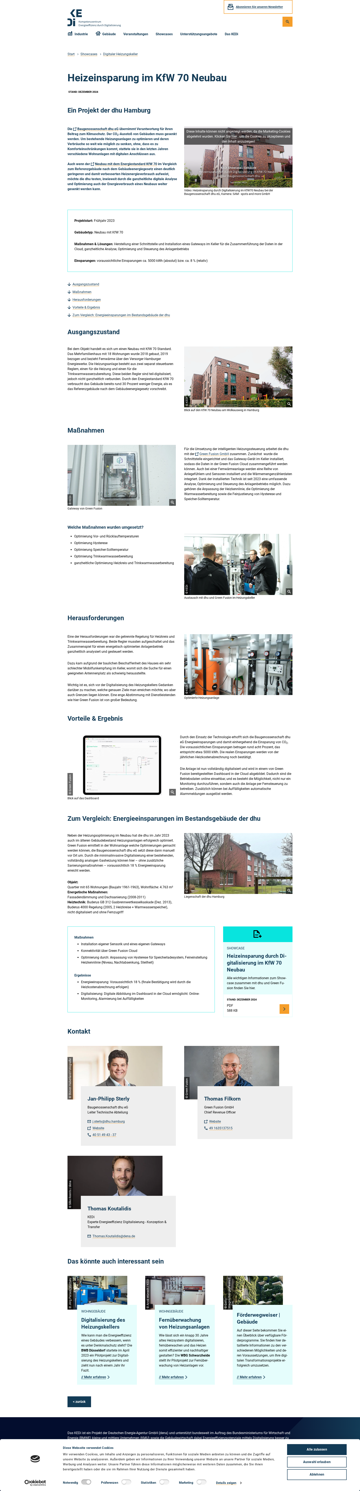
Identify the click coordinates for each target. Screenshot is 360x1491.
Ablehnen (317, 1474)
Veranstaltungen (135, 34)
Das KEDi (231, 34)
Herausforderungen (86, 300)
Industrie (81, 34)
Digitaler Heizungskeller (120, 54)
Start (71, 54)
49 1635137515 (220, 1128)
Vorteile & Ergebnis (86, 307)
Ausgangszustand (85, 284)
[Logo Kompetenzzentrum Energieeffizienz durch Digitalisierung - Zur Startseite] (94, 18)
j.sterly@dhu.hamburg (108, 1121)
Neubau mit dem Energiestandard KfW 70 (126, 164)
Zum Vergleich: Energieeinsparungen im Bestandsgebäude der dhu (121, 315)
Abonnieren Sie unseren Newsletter (259, 7)
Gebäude (109, 34)
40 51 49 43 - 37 (104, 1135)
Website (98, 1128)
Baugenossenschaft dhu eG (98, 129)
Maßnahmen (81, 292)
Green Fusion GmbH (214, 454)
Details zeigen (226, 1483)
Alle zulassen (317, 1449)
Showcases (164, 34)
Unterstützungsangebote (198, 34)
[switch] (127, 1482)
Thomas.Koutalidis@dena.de (113, 1236)
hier (234, 136)
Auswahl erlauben (317, 1462)
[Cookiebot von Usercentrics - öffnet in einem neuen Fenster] (35, 1483)
